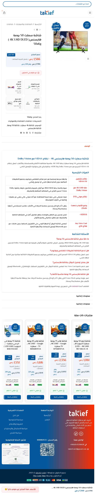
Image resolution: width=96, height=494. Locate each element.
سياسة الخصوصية (16, 420)
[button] (82, 397)
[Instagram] (81, 434)
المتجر (47, 420)
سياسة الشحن (16, 433)
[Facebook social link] (32, 133)
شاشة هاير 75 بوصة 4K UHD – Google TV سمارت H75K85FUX (58, 345)
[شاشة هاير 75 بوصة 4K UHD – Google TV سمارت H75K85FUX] (58, 330)
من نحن (16, 415)
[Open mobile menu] (90, 12)
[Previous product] (40, 29)
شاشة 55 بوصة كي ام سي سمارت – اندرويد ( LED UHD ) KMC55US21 (12, 345)
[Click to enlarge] (88, 58)
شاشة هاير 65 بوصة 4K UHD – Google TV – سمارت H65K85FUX (35, 345)
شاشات (10, 24)
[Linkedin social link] (24, 133)
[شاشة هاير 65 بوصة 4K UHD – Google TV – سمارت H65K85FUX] (35, 330)
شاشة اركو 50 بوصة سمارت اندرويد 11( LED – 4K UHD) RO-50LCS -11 (82, 345)
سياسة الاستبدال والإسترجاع (16, 429)
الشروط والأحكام (16, 424)
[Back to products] (37, 29)
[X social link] (29, 133)
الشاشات (75, 286)
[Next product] (34, 29)
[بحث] (6, 4)
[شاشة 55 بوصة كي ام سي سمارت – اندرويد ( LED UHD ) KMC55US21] (12, 330)
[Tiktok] (76, 434)
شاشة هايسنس (34, 128)
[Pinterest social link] (26, 133)
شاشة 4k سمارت (27, 125)
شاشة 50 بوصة (13, 125)
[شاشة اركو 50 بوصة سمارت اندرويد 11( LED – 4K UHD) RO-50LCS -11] (82, 330)
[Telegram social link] (21, 133)
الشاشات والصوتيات (24, 24)
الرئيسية (38, 24)
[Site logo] (47, 12)
